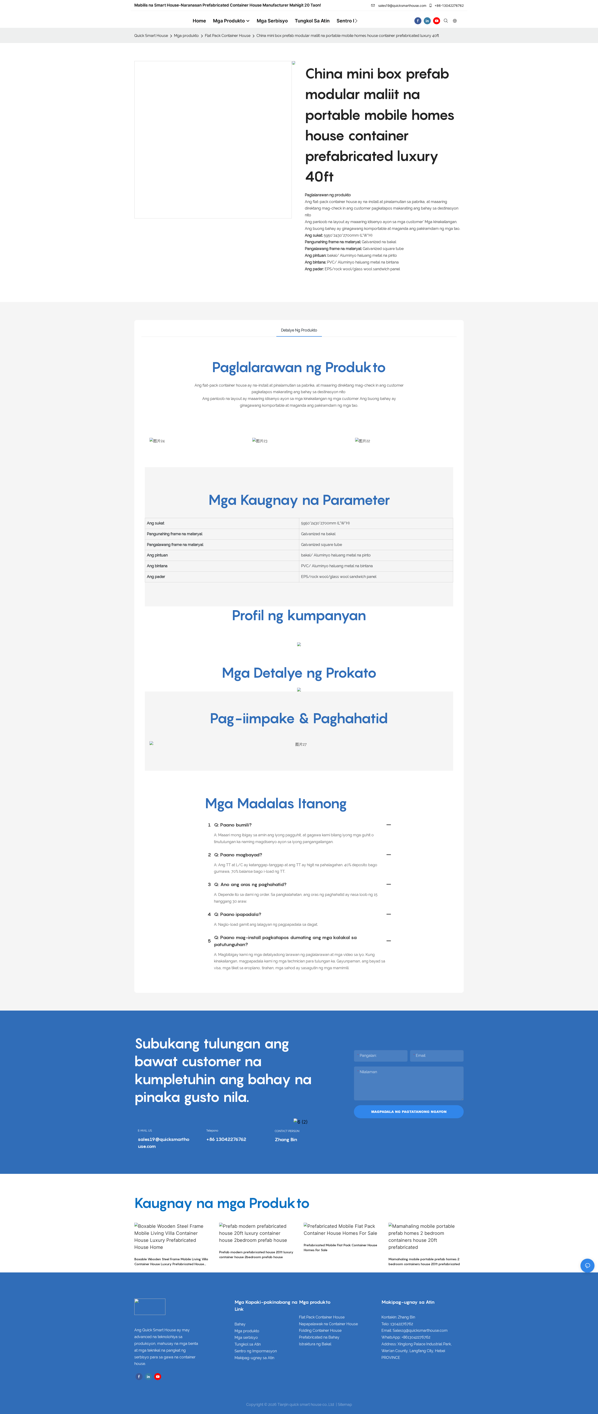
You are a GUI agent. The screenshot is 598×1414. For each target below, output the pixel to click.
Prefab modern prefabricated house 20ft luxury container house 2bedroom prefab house (256, 1254)
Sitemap (345, 1404)
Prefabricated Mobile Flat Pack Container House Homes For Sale (340, 1247)
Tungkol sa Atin (248, 1344)
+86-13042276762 (449, 5)
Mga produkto (186, 35)
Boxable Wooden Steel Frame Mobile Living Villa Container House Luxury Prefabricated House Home (171, 1261)
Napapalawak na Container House (328, 1324)
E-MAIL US (145, 1130)
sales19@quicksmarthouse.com (401, 5)
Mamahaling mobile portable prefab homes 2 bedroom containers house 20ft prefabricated (424, 1261)
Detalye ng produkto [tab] (299, 330)
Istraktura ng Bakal (315, 1344)
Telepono (212, 1130)
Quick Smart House (151, 35)
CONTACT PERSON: (287, 1131)
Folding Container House (320, 1330)
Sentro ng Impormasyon (256, 1351)
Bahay (240, 1324)
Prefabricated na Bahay (319, 1337)
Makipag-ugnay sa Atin (254, 1358)
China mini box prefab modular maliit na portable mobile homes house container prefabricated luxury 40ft (347, 35)
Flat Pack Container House (227, 35)
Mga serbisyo (246, 1337)
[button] (356, 21)
